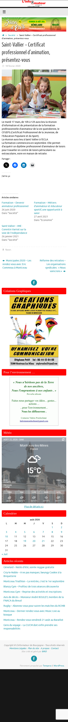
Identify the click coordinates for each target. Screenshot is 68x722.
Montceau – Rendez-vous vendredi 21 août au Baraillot (33, 619)
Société (11, 35)
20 (34, 541)
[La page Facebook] (34, 283)
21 (43, 541)
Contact (55, 648)
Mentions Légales (17, 648)
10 (6, 536)
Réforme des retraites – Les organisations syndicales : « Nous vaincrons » (53, 266)
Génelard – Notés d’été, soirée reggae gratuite (28, 567)
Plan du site (33, 648)
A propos (45, 648)
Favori (8, 249)
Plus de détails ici (33, 506)
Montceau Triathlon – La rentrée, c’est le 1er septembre (33, 581)
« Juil (4, 554)
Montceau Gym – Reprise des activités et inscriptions (32, 591)
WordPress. (59, 665)
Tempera (47, 665)
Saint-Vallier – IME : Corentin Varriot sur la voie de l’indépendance (14, 229)
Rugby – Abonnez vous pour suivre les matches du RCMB (34, 605)
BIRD (44, 651)
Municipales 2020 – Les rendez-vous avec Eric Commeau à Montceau (16, 264)
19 (24, 541)
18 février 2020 (12, 66)
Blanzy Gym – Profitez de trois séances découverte (31, 586)
